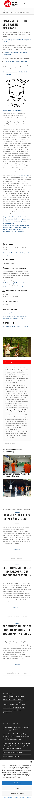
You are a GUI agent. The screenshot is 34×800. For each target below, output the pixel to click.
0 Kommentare (16, 673)
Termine (23, 704)
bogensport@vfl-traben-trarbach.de (13, 313)
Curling (12, 696)
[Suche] (24, 4)
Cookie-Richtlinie (7, 797)
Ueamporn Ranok (8, 743)
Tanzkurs (11, 704)
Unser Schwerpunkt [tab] (10, 443)
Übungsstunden (7, 712)
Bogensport (5, 10)
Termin (17, 704)
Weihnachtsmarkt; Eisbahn (10, 710)
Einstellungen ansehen (17, 793)
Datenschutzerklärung (18, 797)
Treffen (5, 707)
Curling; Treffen (20, 696)
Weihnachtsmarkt (19, 707)
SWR (27, 702)
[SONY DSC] (29, 472)
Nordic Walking (16, 702)
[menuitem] (24, 4)
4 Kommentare (16, 617)
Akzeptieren (17, 783)
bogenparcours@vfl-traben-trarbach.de (14, 318)
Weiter (27, 463)
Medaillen (19, 699)
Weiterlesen (17, 549)
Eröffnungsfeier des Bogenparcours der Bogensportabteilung (18, 630)
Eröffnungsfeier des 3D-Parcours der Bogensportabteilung (18, 571)
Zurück (7, 463)
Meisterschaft (6, 702)
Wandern (11, 707)
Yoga (20, 710)
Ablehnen (17, 788)
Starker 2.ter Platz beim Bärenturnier (17, 517)
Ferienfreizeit (6, 699)
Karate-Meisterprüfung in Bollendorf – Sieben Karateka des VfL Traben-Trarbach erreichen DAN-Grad (16, 736)
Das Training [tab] (8, 362)
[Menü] (28, 4)
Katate (13, 699)
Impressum (28, 797)
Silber (22, 702)
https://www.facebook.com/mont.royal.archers (16, 326)
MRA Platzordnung (13, 287)
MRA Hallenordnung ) (13, 283)
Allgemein (5, 696)
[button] (31, 762)
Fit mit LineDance (18, 752)
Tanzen (5, 704)
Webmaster (21, 558)
